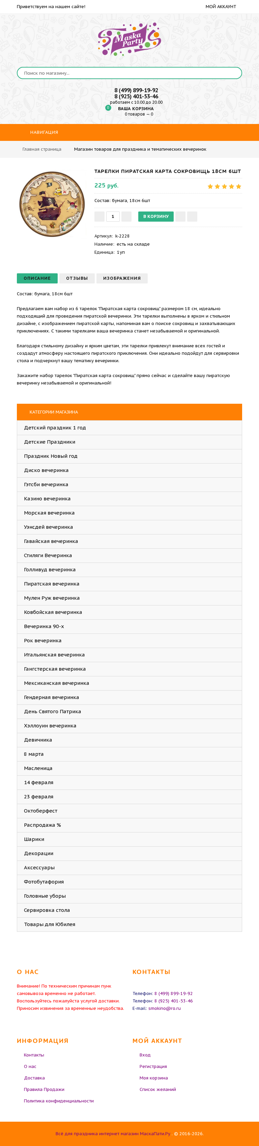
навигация (43, 132)
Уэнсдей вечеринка (48, 527)
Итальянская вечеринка (54, 654)
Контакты (34, 1055)
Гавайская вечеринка (51, 541)
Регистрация (153, 1066)
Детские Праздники (49, 442)
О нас (30, 1066)
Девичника (38, 740)
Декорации (38, 853)
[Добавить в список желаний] (180, 216)
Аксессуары (39, 867)
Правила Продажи (44, 1089)
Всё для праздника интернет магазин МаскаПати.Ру (113, 1134)
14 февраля (38, 782)
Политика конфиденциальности (59, 1101)
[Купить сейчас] (192, 216)
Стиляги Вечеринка (48, 555)
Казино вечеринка (47, 498)
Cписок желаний (158, 1089)
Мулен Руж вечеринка (52, 598)
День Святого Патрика (52, 711)
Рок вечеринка (43, 640)
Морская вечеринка (49, 512)
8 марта (34, 754)
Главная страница (42, 149)
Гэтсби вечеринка (46, 484)
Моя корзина (154, 1078)
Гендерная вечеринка (51, 697)
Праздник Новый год (51, 456)
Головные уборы (45, 896)
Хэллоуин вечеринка (50, 725)
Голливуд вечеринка (50, 569)
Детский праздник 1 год (55, 427)
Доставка (34, 1078)
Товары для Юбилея (49, 924)
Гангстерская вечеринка (55, 669)
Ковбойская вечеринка (53, 612)
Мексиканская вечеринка (56, 683)
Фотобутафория (44, 881)
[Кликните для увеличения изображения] (52, 203)
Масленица (38, 768)
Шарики (34, 839)
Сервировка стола (47, 910)
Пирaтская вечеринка (52, 583)
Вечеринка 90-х (44, 626)
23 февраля (38, 796)
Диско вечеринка (46, 470)
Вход (145, 1055)
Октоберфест (40, 810)
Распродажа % (42, 825)
